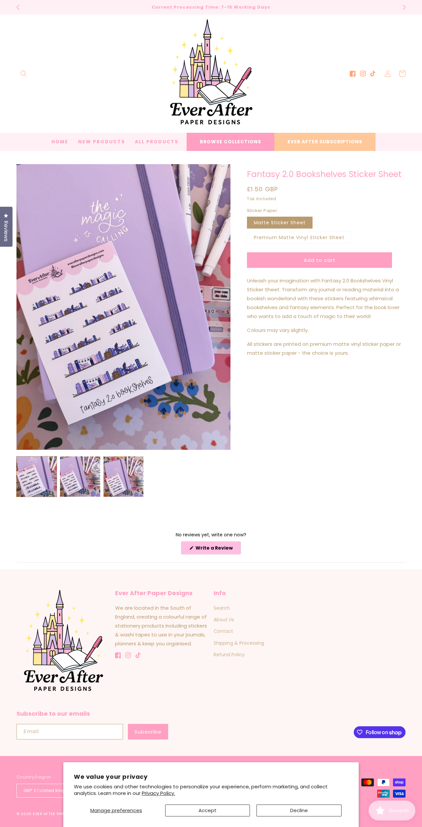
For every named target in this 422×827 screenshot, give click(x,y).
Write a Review (218, 549)
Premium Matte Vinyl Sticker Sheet (299, 237)
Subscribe (148, 731)
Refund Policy (229, 654)
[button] (23, 73)
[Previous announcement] (18, 7)
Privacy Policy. (158, 793)
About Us (224, 619)
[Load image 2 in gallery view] (80, 476)
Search (222, 608)
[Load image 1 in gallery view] (36, 476)
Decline (299, 810)
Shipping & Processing (239, 643)
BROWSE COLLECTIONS (230, 141)
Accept (207, 810)
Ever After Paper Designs (60, 813)
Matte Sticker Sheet (280, 222)
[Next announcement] (404, 7)
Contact (223, 631)
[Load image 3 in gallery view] (124, 476)
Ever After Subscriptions (324, 141)
